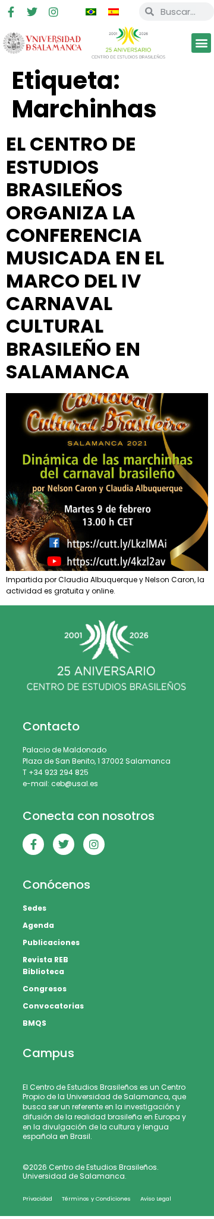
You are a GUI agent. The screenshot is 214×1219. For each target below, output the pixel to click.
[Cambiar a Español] (113, 12)
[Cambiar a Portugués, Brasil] (91, 12)
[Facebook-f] (10, 12)
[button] (201, 43)
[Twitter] (32, 12)
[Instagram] (53, 12)
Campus (48, 1053)
